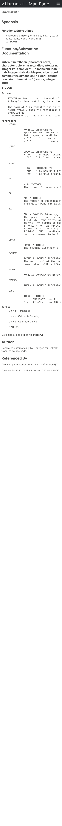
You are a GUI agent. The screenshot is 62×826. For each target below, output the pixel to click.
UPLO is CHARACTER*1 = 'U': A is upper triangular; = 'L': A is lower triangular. (34, 154)
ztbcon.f (25, 4)
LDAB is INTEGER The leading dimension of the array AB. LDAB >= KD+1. (34, 246)
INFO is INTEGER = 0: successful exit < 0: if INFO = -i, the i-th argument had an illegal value (34, 299)
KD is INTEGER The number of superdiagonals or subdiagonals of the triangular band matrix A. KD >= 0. (34, 201)
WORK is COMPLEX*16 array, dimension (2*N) (34, 274)
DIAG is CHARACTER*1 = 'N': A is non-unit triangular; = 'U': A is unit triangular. (34, 171)
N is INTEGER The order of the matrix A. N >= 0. (34, 186)
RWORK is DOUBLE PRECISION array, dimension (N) (34, 285)
